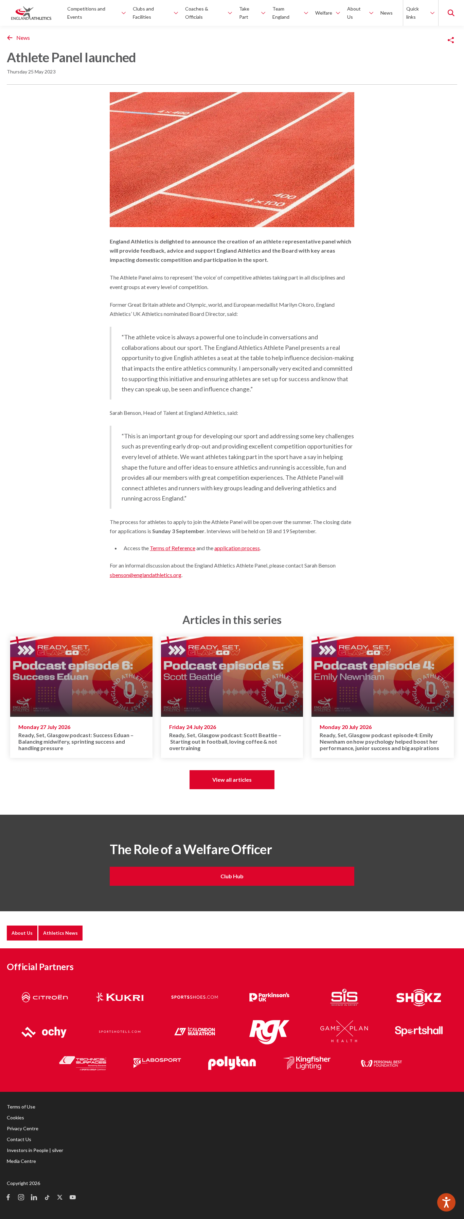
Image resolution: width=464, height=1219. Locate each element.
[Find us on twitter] (60, 1198)
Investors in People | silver (35, 1150)
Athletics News (60, 933)
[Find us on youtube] (72, 1198)
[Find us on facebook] (8, 1198)
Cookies (15, 1117)
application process (237, 548)
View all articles (232, 779)
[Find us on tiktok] (47, 1198)
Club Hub (232, 876)
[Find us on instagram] (21, 1198)
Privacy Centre (22, 1128)
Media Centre (21, 1161)
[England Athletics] (31, 12)
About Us (22, 933)
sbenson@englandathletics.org (145, 575)
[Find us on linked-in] (34, 1198)
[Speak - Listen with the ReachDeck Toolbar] (446, 1202)
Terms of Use (21, 1107)
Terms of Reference (172, 548)
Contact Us (19, 1139)
